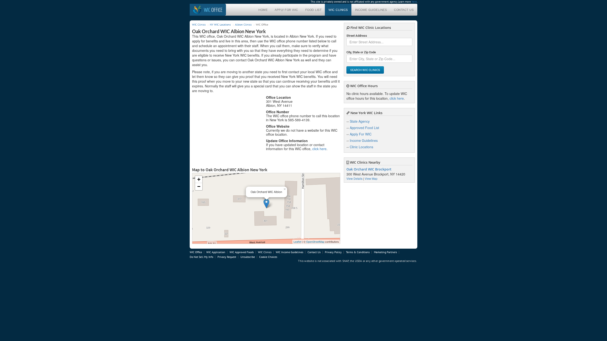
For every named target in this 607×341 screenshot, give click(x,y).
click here (319, 148)
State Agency (360, 121)
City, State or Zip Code (361, 52)
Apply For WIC (286, 10)
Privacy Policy (333, 252)
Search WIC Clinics (365, 70)
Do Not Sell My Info (201, 257)
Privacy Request (226, 257)
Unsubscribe (247, 257)
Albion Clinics (243, 24)
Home (262, 10)
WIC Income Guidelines (289, 252)
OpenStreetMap (315, 241)
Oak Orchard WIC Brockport (368, 169)
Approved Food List (364, 127)
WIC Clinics (338, 10)
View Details (354, 178)
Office (213, 9)
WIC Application (215, 252)
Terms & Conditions (358, 252)
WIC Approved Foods (242, 252)
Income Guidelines (371, 10)
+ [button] (198, 179)
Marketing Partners (385, 252)
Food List (313, 10)
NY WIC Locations (220, 24)
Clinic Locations (361, 146)
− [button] (198, 186)
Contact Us (404, 10)
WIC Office (196, 252)
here (414, 1)
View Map (371, 178)
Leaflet (297, 241)
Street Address (356, 35)
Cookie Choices (268, 257)
